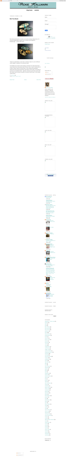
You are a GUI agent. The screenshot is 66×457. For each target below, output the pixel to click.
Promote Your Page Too (48, 50)
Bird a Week (47, 326)
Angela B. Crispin (49, 239)
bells (46, 324)
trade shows (47, 422)
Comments (48, 74)
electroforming (48, 356)
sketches (46, 412)
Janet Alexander (49, 243)
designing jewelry (48, 352)
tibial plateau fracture (49, 419)
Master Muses (47, 387)
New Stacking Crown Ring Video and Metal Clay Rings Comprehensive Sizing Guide (50, 207)
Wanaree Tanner (49, 204)
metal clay (47, 388)
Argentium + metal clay (49, 321)
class (46, 345)
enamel (46, 357)
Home (25, 79)
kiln (45, 378)
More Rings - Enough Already (52, 295)
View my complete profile (50, 97)
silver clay (47, 411)
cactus (46, 343)
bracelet (46, 338)
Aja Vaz (47, 283)
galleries (46, 367)
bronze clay (47, 339)
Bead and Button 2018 (52, 221)
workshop (47, 435)
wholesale (47, 433)
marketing (47, 385)
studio (46, 418)
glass (19, 76)
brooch (46, 340)
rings (46, 405)
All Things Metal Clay (50, 210)
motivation (47, 390)
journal (46, 377)
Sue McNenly (48, 293)
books (46, 336)
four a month (47, 366)
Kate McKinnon (49, 196)
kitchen (46, 380)
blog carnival (47, 333)
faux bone (47, 361)
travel (46, 423)
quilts (46, 401)
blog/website (47, 335)
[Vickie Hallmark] (45, 49)
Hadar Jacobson (49, 215)
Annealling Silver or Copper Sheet (52, 245)
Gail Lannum (48, 219)
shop (46, 408)
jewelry (46, 374)
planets (46, 397)
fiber (46, 363)
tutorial (46, 430)
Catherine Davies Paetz (50, 257)
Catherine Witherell (50, 268)
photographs (47, 395)
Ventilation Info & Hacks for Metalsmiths (50, 202)
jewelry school (48, 376)
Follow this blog (50, 175)
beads (14, 76)
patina (46, 394)
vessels (46, 432)
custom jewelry (48, 350)
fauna (46, 360)
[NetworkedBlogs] (50, 174)
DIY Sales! (52, 227)
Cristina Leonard (49, 232)
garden (46, 369)
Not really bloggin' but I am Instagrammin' (50, 265)
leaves (46, 384)
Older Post (39, 79)
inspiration (47, 373)
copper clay (47, 349)
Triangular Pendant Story (52, 252)
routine (46, 406)
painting (46, 391)
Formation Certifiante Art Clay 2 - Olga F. (50, 241)
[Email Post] (15, 75)
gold (46, 371)
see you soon (48, 197)
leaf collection (48, 383)
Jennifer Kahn (48, 263)
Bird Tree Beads (14, 19)
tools (46, 420)
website (36, 10)
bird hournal (47, 328)
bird (45, 325)
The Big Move (48, 284)
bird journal (47, 329)
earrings (46, 355)
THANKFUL (52, 233)
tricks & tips (47, 429)
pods (46, 398)
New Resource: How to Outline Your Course (50, 212)
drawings (46, 353)
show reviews (47, 409)
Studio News (47, 44)
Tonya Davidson (49, 200)
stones (46, 416)
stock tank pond (48, 415)
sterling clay (47, 413)
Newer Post (12, 79)
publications (47, 399)
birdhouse (47, 331)
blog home (29, 10)
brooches (47, 342)
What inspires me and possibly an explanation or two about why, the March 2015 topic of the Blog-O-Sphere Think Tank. (50, 272)
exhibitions (47, 359)
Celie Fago (48, 250)
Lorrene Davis (48, 286)
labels (46, 381)
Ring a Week (47, 404)
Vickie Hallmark (49, 87)
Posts (47, 72)
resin (46, 402)
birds (17, 76)
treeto (46, 425)
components (47, 346)
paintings (47, 392)
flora (46, 364)
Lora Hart (48, 226)
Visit (47, 63)
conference (47, 347)
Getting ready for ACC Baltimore (52, 278)
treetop (46, 426)
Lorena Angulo (49, 276)
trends (46, 427)
